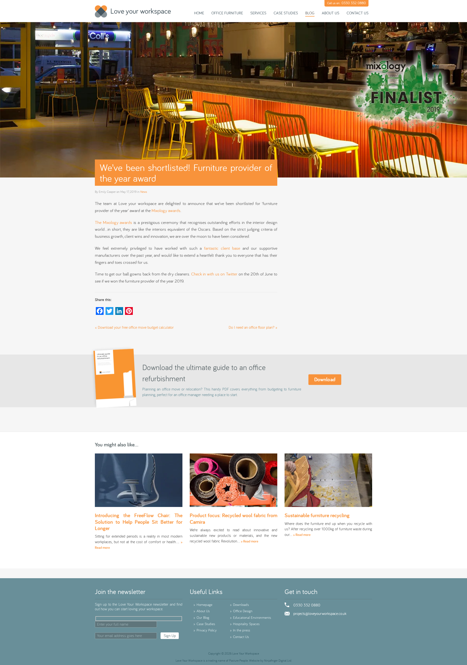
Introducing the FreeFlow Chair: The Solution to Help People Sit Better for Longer (138, 522)
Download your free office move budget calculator (136, 327)
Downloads (239, 604)
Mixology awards (166, 210)
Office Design (241, 611)
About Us (330, 12)
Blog (309, 12)
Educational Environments (250, 617)
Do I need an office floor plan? (251, 327)
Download (325, 379)
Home (199, 12)
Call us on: (346, 2)
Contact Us (357, 12)
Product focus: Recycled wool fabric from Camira (233, 518)
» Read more (249, 541)
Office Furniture (227, 12)
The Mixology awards (113, 222)
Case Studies (286, 12)
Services (258, 12)
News (143, 192)
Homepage (202, 604)
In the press (240, 630)
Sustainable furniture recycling (317, 515)
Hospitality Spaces (245, 623)
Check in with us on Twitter (214, 274)
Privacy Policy (205, 630)
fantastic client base (222, 248)
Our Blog (201, 617)
